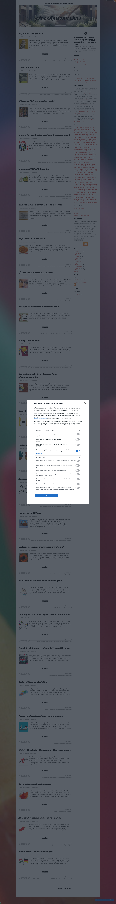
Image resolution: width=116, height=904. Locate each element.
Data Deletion (49, 501)
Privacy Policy (67, 501)
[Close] (85, 403)
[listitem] (58, 430)
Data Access (58, 501)
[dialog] (58, 452)
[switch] (78, 434)
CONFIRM (47, 495)
